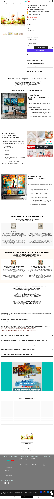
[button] (27, 310)
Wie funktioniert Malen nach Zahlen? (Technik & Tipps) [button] (18, 345)
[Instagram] (5, 483)
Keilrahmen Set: (29, 32)
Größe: (28, 28)
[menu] (1, 1)
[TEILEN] (52, 47)
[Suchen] (4, 1)
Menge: (28, 45)
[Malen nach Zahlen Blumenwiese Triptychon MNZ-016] (27, 435)
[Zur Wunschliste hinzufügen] (50, 47)
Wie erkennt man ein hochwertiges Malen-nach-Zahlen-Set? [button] (20, 310)
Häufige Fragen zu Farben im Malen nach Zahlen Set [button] (17, 354)
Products (5, 3)
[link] (14, 106)
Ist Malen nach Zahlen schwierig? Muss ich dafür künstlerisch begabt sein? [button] (25, 340)
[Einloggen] (49, 1)
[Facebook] (1, 483)
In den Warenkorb (41, 47)
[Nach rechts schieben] (51, 234)
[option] (13, 17)
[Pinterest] (8, 483)
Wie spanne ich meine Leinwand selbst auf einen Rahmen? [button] (18, 349)
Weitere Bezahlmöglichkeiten (40, 52)
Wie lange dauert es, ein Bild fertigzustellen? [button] (15, 335)
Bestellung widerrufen (27, 496)
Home (2, 3)
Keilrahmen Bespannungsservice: (32, 37)
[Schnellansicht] (32, 433)
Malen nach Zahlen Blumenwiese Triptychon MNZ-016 (27, 446)
